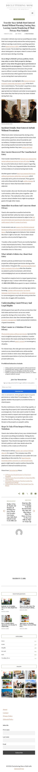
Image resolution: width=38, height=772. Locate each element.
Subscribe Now (19, 391)
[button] (18, 379)
